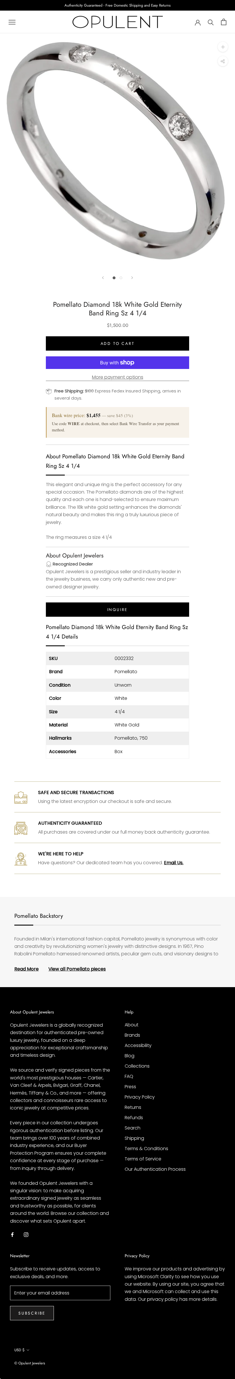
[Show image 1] (114, 277)
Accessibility (138, 1045)
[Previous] (103, 277)
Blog (129, 1055)
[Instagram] (26, 1234)
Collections (137, 1066)
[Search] (211, 22)
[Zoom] (223, 47)
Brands (132, 1035)
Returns (133, 1107)
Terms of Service (143, 1159)
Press (130, 1086)
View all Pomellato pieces (77, 969)
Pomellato (126, 671)
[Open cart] (223, 22)
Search (132, 1128)
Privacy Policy (140, 1097)
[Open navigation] (12, 21)
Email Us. (173, 862)
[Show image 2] (121, 277)
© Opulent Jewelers (29, 1363)
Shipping (134, 1138)
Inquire (117, 609)
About (131, 1025)
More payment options (117, 377)
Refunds (134, 1117)
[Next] (132, 277)
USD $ (19, 1350)
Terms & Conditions (146, 1148)
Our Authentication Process (155, 1169)
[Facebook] (12, 1234)
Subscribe (32, 1313)
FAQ (129, 1076)
